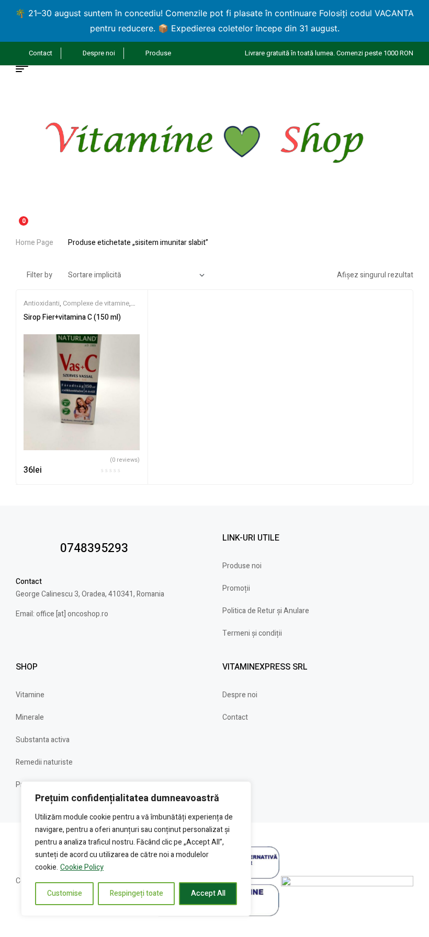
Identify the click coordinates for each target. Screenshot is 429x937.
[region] (136, 848)
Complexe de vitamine (96, 303)
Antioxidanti (42, 303)
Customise (64, 893)
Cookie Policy (82, 867)
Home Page (34, 242)
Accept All (208, 893)
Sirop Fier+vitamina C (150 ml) (72, 317)
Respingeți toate (136, 893)
